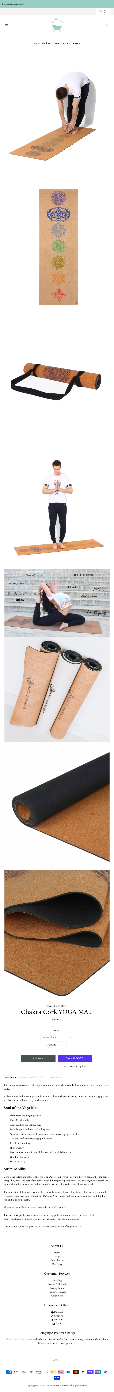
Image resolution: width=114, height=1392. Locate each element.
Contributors (57, 1260)
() (103, 11)
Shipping (57, 1280)
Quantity (51, 1044)
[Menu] (6, 25)
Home (37, 43)
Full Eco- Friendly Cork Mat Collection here (39, 1077)
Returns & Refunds (57, 1284)
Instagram (58, 1315)
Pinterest (58, 1312)
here (80, 1226)
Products (46, 43)
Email (58, 1323)
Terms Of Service (57, 1292)
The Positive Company (17, 1339)
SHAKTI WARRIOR (56, 1005)
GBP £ (55, 1360)
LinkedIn (58, 1319)
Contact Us (57, 1295)
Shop (57, 1256)
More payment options (74, 1066)
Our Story (57, 1264)
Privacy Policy (57, 1288)
